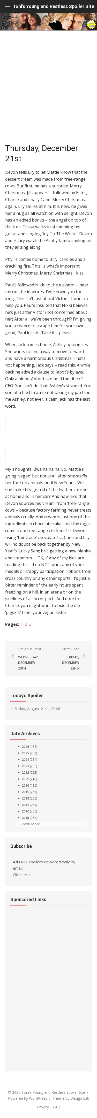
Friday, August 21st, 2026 (37, 708)
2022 (25, 772)
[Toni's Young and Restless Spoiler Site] (48, 22)
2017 (25, 804)
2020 (25, 785)
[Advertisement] (48, 89)
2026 (25, 746)
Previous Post (29, 659)
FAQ (56, 1107)
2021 (25, 779)
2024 (25, 759)
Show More (30, 824)
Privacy (43, 1107)
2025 (25, 753)
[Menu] (8, 6)
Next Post (70, 659)
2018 (25, 798)
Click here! (22, 874)
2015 (25, 817)
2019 (25, 791)
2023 (25, 766)
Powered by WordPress (27, 1098)
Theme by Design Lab (71, 1098)
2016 (25, 811)
